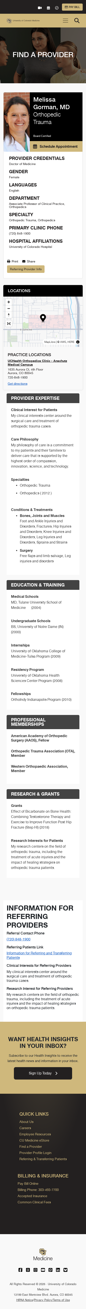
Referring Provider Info (26, 269)
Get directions (17, 383)
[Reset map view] (9, 323)
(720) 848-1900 (18, 939)
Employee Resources (35, 1134)
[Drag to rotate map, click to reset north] (9, 315)
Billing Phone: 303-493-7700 (38, 1190)
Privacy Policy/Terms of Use (52, 1300)
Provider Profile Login (35, 1153)
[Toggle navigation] (65, 20)
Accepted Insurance (32, 1196)
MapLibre (49, 342)
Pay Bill (74, 7)
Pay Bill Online (28, 1183)
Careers (25, 1128)
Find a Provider (30, 1146)
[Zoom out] (9, 308)
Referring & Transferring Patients (43, 1159)
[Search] (76, 21)
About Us (26, 1122)
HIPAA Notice (24, 1300)
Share (30, 261)
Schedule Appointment (58, 146)
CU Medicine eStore (34, 1140)
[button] (43, 318)
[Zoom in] (9, 302)
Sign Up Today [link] (40, 1073)
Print (14, 261)
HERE (70, 342)
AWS (63, 342)
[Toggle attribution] (77, 342)
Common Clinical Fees (34, 1202)
